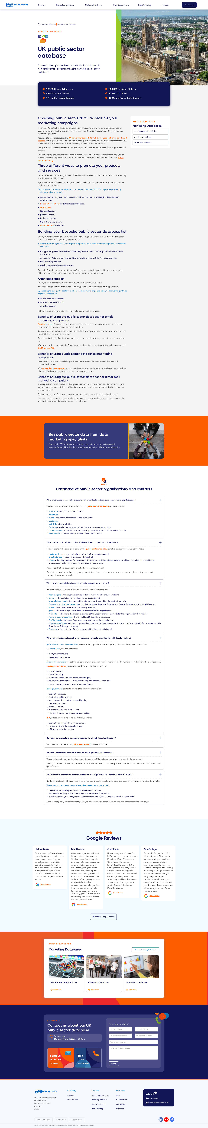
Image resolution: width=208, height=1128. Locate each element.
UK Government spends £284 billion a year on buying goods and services (82, 139)
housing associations (56, 666)
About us (70, 1095)
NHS (48, 718)
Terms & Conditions (43, 1119)
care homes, (45, 207)
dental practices (47, 225)
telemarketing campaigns (53, 368)
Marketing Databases (99, 1100)
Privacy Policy (61, 1119)
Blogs (118, 1095)
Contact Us (189, 5)
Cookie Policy (77, 1119)
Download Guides (122, 1100)
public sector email (81, 744)
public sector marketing (98, 506)
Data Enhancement (98, 1104)
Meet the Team (73, 1100)
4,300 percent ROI (46, 348)
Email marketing (45, 324)
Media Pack (120, 1109)
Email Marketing (97, 1109)
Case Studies (120, 1104)
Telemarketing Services (99, 1095)
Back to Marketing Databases (145, 950)
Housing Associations (50, 204)
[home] (19, 5)
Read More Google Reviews (103, 917)
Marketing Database (48, 24)
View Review (46, 884)
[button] (42, 5)
